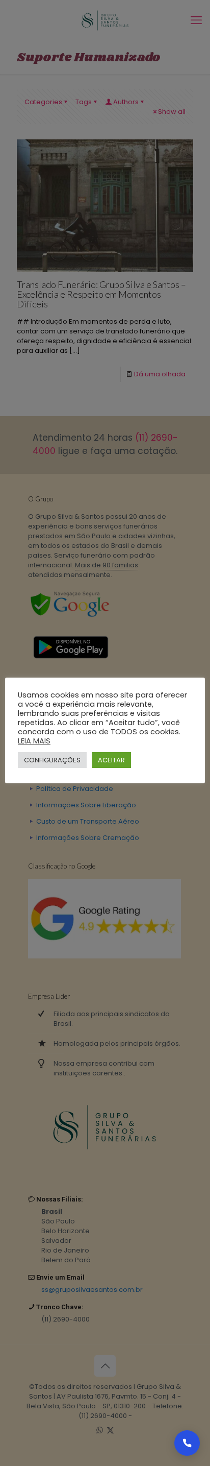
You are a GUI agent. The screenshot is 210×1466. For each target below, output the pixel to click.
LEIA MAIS (34, 741)
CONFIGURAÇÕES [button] (52, 760)
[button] (187, 1443)
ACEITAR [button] (111, 760)
